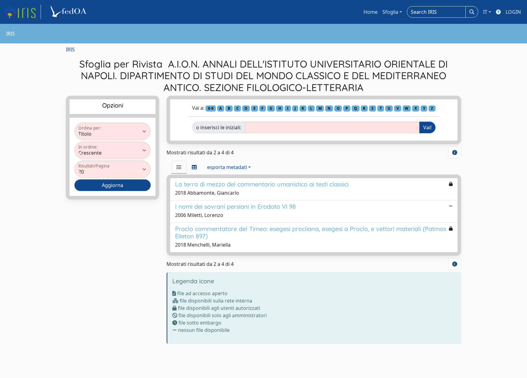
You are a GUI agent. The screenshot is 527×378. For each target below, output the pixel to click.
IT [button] (485, 12)
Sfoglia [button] (390, 12)
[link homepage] (22, 12)
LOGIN (513, 12)
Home (371, 12)
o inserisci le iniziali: (218, 127)
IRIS (70, 49)
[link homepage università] (69, 12)
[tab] (179, 167)
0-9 (210, 108)
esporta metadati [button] (227, 167)
